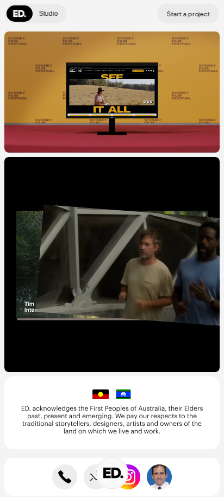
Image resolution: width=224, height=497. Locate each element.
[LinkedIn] (159, 476)
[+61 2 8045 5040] (64, 476)
